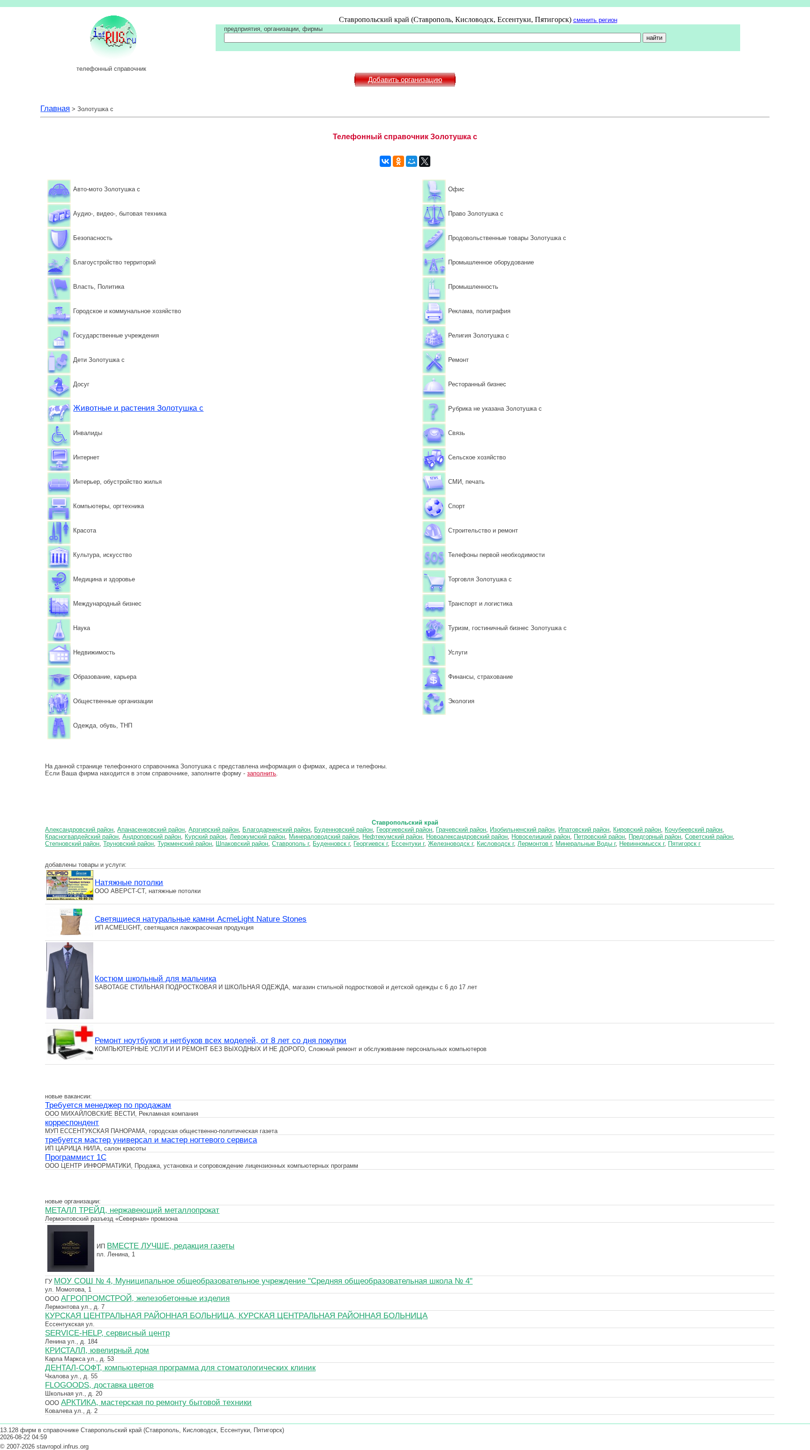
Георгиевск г (370, 843)
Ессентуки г (407, 843)
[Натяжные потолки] (70, 898)
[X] (424, 161)
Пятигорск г (684, 843)
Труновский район (128, 843)
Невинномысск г (641, 843)
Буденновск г (331, 843)
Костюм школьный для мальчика (155, 978)
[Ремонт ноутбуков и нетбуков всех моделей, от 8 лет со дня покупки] (70, 1059)
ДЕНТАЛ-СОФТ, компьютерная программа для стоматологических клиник (180, 1367)
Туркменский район (185, 843)
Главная (55, 108)
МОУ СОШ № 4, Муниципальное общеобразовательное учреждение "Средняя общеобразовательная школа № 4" (263, 1280)
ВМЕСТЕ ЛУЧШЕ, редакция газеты (170, 1245)
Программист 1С (75, 1157)
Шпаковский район (242, 843)
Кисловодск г (495, 843)
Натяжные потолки (129, 882)
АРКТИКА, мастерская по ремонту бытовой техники (156, 1402)
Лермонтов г (535, 843)
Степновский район (72, 843)
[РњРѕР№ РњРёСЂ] (411, 161)
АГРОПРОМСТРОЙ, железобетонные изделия (145, 1298)
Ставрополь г (290, 843)
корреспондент (72, 1122)
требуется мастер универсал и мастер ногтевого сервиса (151, 1139)
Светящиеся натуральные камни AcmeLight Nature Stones (201, 919)
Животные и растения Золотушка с (138, 408)
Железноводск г (450, 843)
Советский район (709, 836)
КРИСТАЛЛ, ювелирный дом (97, 1350)
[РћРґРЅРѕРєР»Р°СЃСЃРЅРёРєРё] (398, 161)
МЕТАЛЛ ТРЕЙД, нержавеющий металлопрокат (132, 1210)
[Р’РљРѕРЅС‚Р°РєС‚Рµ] (385, 161)
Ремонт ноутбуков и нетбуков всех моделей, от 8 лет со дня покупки (220, 1040)
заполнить (261, 773)
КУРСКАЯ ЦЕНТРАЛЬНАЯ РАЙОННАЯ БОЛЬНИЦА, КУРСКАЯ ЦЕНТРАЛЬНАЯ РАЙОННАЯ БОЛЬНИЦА (236, 1315)
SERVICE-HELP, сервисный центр (107, 1332)
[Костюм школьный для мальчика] (70, 1017)
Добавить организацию (405, 79)
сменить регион (595, 19)
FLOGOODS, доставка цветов (99, 1385)
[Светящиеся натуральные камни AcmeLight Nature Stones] (70, 935)
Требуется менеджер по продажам (108, 1105)
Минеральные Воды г (585, 843)
